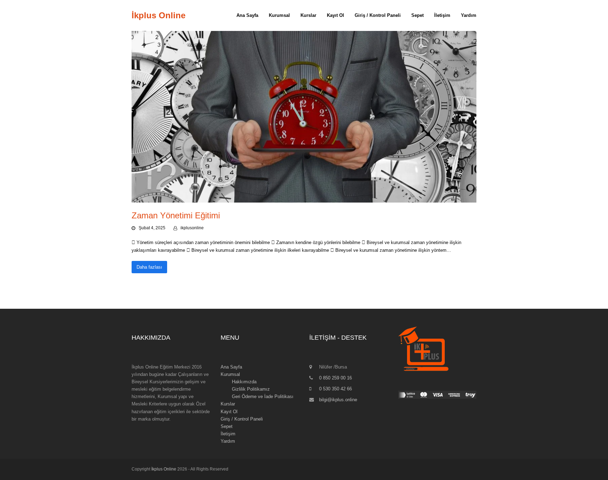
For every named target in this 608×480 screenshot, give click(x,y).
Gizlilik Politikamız (251, 389)
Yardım (228, 441)
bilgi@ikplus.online (338, 399)
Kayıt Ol (229, 411)
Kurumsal (230, 374)
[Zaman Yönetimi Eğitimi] (304, 116)
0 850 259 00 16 (335, 377)
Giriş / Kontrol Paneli (242, 419)
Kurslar (228, 404)
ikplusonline (192, 227)
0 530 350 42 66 (335, 388)
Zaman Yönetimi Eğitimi (176, 215)
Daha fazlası (149, 267)
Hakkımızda (244, 381)
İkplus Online (158, 15)
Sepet (227, 426)
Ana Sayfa (231, 367)
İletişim (228, 433)
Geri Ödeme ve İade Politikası (262, 396)
